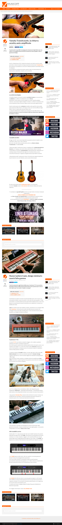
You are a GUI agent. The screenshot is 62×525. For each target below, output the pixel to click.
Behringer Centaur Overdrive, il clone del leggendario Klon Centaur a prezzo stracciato (53, 102)
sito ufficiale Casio (28, 488)
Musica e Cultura (32, 8)
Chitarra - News (10, 11)
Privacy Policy (19, 523)
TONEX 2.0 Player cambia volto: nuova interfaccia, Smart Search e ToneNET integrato (8, 230)
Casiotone (14, 309)
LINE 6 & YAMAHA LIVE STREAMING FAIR (26, 194)
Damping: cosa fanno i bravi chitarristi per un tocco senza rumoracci (53, 95)
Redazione (5, 44)
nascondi (21, 56)
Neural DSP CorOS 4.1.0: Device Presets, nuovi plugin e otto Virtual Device (23, 230)
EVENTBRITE (26, 199)
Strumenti (8, 8)
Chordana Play (19, 395)
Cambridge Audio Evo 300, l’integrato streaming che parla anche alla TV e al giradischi (37, 230)
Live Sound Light (24, 8)
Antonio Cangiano (11, 232)
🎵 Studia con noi (40, 8)
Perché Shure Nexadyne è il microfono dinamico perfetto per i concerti (53, 91)
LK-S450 (12, 478)
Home (4, 8)
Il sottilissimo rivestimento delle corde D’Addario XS (31, 518)
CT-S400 (12, 456)
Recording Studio (15, 8)
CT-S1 (14, 342)
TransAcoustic (40, 65)
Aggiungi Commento (5, 51)
